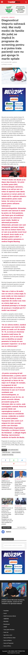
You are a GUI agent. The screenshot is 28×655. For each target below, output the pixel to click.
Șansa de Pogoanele (8, 643)
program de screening (7, 454)
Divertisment (7, 624)
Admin (15, 62)
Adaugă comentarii (7, 64)
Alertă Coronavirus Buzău (10, 616)
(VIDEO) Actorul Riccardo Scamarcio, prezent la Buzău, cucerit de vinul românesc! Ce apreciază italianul (7, 485)
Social (5, 613)
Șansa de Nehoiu (8, 640)
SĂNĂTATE (12, 17)
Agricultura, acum (8, 635)
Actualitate (5, 17)
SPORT (5, 626)
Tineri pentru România (9, 629)
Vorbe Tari (6, 632)
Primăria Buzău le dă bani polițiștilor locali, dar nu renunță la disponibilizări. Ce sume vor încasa (20, 511)
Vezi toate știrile (21, 527)
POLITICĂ (6, 621)
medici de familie (16, 452)
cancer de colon (6, 452)
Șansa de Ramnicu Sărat (9, 637)
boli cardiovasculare (13, 449)
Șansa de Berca (7, 645)
